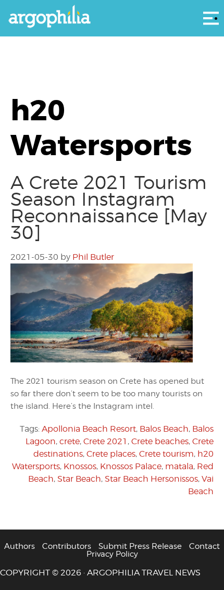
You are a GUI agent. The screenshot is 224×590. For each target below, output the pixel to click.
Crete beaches (160, 441)
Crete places (110, 454)
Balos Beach (164, 429)
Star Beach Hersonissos (151, 479)
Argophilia (112, 17)
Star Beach (79, 479)
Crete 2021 (105, 441)
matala (179, 466)
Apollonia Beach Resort (89, 429)
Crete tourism (166, 454)
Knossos (80, 466)
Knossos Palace (130, 466)
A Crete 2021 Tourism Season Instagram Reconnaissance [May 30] (108, 207)
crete (69, 441)
